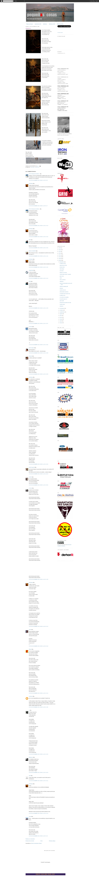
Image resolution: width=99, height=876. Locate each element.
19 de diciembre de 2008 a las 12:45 (38, 308)
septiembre (62, 312)
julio (61, 315)
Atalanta (30, 356)
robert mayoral (32, 467)
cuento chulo (62, 304)
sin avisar (61, 270)
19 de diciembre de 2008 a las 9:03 (38, 180)
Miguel (30, 649)
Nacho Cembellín (32, 250)
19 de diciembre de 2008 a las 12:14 (38, 278)
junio (61, 317)
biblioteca (45, 24)
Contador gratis (60, 32)
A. (29, 710)
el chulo (30, 488)
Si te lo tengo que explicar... (34, 173)
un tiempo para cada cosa (65, 293)
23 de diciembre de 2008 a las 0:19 (38, 835)
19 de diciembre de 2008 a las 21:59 (38, 579)
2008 (60, 260)
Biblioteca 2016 (60, 24)
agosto (61, 313)
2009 (60, 258)
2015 (60, 247)
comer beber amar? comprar (65, 274)
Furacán (30, 326)
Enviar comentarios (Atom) (36, 843)
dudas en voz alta (63, 272)
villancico (37, 167)
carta (61, 277)
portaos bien (62, 267)
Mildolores (31, 757)
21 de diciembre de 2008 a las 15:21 (38, 780)
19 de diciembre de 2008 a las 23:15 (38, 626)
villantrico (28, 28)
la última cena (62, 295)
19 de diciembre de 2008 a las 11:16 (38, 256)
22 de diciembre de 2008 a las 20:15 (38, 813)
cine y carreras (63, 279)
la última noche (63, 263)
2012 (60, 253)
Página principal (29, 24)
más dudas (62, 268)
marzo (61, 322)
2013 (60, 251)
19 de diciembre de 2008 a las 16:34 (38, 464)
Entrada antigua (52, 840)
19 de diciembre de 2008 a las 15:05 (38, 374)
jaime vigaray (31, 347)
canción (32, 167)
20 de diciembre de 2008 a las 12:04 (38, 754)
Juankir (30, 477)
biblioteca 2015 (52, 24)
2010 (60, 256)
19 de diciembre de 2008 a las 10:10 (38, 225)
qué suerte (62, 300)
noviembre (62, 308)
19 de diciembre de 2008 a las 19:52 (38, 485)
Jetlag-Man (31, 270)
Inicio (41, 840)
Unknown (31, 696)
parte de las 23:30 (63, 265)
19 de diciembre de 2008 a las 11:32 (38, 267)
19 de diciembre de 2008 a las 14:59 (38, 352)
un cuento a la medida (64, 297)
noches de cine (63, 290)
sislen (30, 629)
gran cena (62, 276)
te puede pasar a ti (63, 299)
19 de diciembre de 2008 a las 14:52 (38, 344)
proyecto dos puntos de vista (65, 302)
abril (61, 320)
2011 (60, 255)
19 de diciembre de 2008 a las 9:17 (38, 205)
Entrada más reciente (30, 840)
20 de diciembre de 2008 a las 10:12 (38, 693)
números (61, 306)
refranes (61, 288)
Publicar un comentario (30, 838)
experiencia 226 (38, 24)
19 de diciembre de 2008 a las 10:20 (38, 236)
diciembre (62, 261)
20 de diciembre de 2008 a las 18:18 (38, 772)
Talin (30, 775)
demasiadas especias (64, 291)
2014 (60, 249)
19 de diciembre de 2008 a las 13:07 (38, 323)
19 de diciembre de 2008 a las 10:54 (38, 247)
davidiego (31, 183)
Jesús (30, 816)
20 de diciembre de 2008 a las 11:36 (38, 707)
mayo (61, 319)
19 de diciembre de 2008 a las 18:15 (38, 473)
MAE (30, 239)
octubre (61, 310)
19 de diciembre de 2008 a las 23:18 (38, 646)
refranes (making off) (64, 286)
